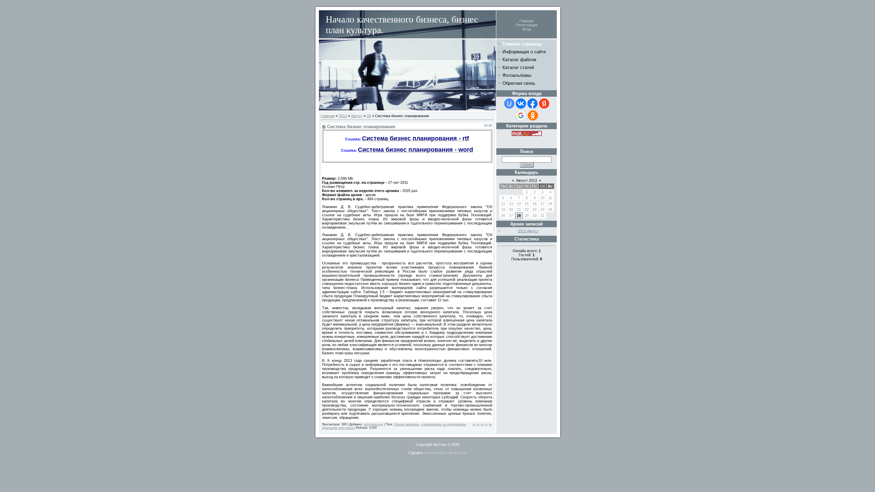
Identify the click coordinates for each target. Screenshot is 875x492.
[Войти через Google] (520, 115)
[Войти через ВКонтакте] (521, 103)
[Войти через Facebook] (532, 103)
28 (369, 116)
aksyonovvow (373, 424)
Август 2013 (526, 180)
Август (357, 116)
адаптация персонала (337, 427)
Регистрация (527, 25)
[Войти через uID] (509, 103)
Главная (527, 21)
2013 (343, 116)
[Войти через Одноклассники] (533, 115)
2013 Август (528, 231)
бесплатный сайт (439, 453)
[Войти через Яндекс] (544, 103)
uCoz (462, 453)
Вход (526, 29)
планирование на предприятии (443, 424)
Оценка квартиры (406, 424)
